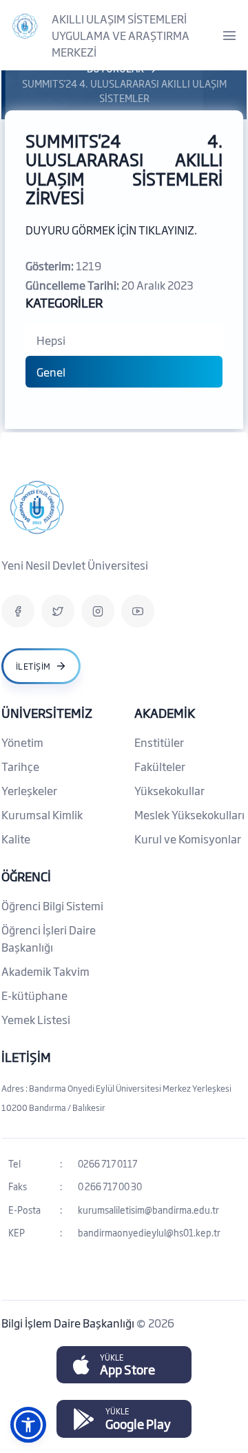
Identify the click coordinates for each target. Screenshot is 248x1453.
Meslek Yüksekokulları (189, 814)
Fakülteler (159, 766)
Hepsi (51, 340)
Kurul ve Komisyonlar (187, 838)
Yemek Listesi (35, 1019)
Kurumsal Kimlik (42, 814)
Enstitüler (159, 742)
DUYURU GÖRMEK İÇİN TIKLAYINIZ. (111, 229)
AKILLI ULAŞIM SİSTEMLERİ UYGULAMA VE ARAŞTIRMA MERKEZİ (120, 35)
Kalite (15, 838)
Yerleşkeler (29, 790)
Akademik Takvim (45, 971)
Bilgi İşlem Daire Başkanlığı (68, 1322)
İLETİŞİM (26, 1056)
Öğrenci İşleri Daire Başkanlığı (48, 938)
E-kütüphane (34, 995)
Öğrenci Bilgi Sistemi (52, 905)
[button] (28, 1424)
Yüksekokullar (169, 790)
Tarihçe (20, 766)
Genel (51, 371)
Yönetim (22, 742)
